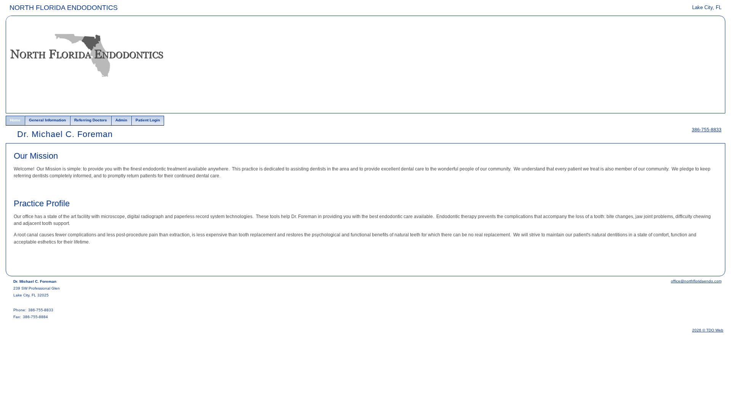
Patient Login (148, 120)
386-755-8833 (706, 129)
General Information (47, 120)
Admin (121, 120)
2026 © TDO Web (707, 330)
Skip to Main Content (27, 6)
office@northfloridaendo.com (696, 281)
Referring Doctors (90, 120)
